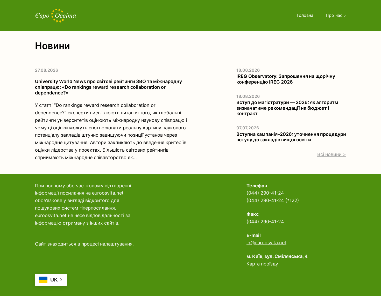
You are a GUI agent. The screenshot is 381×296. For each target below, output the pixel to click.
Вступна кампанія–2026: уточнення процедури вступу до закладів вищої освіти (291, 137)
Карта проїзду (262, 264)
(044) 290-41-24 (265, 193)
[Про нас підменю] (344, 15)
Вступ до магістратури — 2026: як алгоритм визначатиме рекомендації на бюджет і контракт (287, 108)
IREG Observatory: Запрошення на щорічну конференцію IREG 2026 (285, 79)
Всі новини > (331, 154)
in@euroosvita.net (266, 242)
